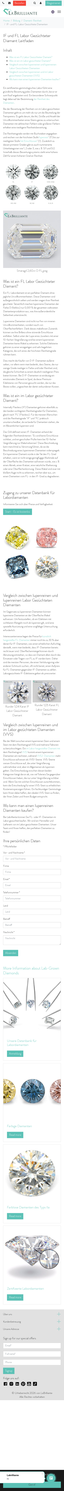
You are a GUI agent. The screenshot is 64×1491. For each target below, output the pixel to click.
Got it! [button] (32, 1485)
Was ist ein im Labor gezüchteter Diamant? (30, 61)
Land (5, 905)
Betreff (6, 919)
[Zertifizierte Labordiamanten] (32, 1254)
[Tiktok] (35, 1383)
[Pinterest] (23, 1383)
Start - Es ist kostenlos (17, 512)
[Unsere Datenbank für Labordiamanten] (32, 1006)
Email (6, 879)
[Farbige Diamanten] (32, 1091)
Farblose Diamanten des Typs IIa (28, 1207)
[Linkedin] (17, 1383)
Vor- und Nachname (14, 852)
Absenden (10, 953)
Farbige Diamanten (19, 1126)
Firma (6, 866)
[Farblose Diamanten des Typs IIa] (32, 1172)
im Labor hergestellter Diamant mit (43, 748)
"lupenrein (43, 137)
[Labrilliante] (20, 11)
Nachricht (8, 932)
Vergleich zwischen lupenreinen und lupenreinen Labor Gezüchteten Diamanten (32, 66)
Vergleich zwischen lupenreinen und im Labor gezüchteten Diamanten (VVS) (31, 73)
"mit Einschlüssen (28, 141)
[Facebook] (5, 1383)
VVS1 (24, 752)
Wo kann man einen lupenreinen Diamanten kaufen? (34, 79)
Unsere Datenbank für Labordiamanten (22, 1042)
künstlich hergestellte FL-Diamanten (27, 638)
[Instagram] (11, 1383)
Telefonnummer (11, 892)
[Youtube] (29, 1383)
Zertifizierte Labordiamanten (25, 1288)
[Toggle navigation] (59, 11)
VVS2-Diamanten (46, 756)
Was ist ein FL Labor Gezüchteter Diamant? (30, 57)
